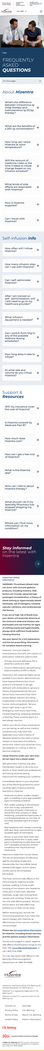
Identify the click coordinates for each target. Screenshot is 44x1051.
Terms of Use (11, 1015)
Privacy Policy (11, 1010)
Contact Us (10, 1006)
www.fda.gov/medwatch (24, 948)
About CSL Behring (31, 1015)
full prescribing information (28, 930)
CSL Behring (28, 1010)
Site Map (26, 1006)
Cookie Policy (11, 1019)
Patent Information (31, 1019)
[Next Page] (38, 564)
